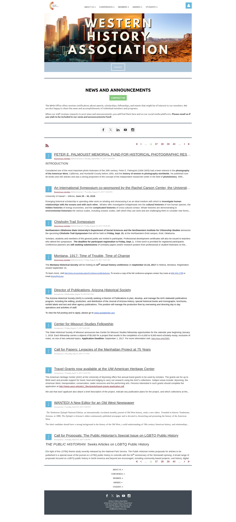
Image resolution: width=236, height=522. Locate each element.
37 (156, 144)
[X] (111, 130)
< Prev (141, 144)
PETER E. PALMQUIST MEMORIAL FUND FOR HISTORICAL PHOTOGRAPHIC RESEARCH (126, 154)
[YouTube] (125, 130)
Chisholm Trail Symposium (74, 222)
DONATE (118, 67)
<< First (137, 144)
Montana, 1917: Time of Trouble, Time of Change (92, 256)
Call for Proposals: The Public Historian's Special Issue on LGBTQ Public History (116, 435)
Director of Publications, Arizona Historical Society (92, 290)
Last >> (188, 144)
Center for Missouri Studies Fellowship (83, 324)
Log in (189, 5)
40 (174, 144)
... (146, 144)
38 (162, 144)
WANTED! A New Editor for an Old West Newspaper (94, 403)
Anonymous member (62, 159)
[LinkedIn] (118, 130)
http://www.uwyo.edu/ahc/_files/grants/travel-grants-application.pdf (91, 386)
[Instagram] (133, 130)
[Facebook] (103, 130)
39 (168, 144)
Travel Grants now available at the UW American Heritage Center (104, 369)
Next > (184, 144)
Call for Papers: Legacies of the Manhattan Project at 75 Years (102, 349)
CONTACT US (118, 97)
